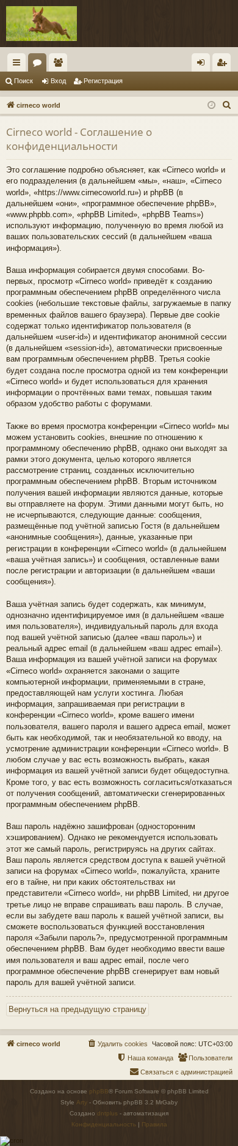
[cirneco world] (42, 23)
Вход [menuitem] (203, 65)
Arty (81, 1102)
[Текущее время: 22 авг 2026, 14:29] (211, 106)
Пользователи (60, 65)
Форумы (39, 65)
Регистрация (103, 80)
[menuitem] (227, 105)
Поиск (23, 80)
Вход (58, 80)
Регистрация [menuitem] (224, 65)
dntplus (107, 1113)
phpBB (99, 1091)
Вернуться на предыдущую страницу (77, 1009)
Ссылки (19, 65)
